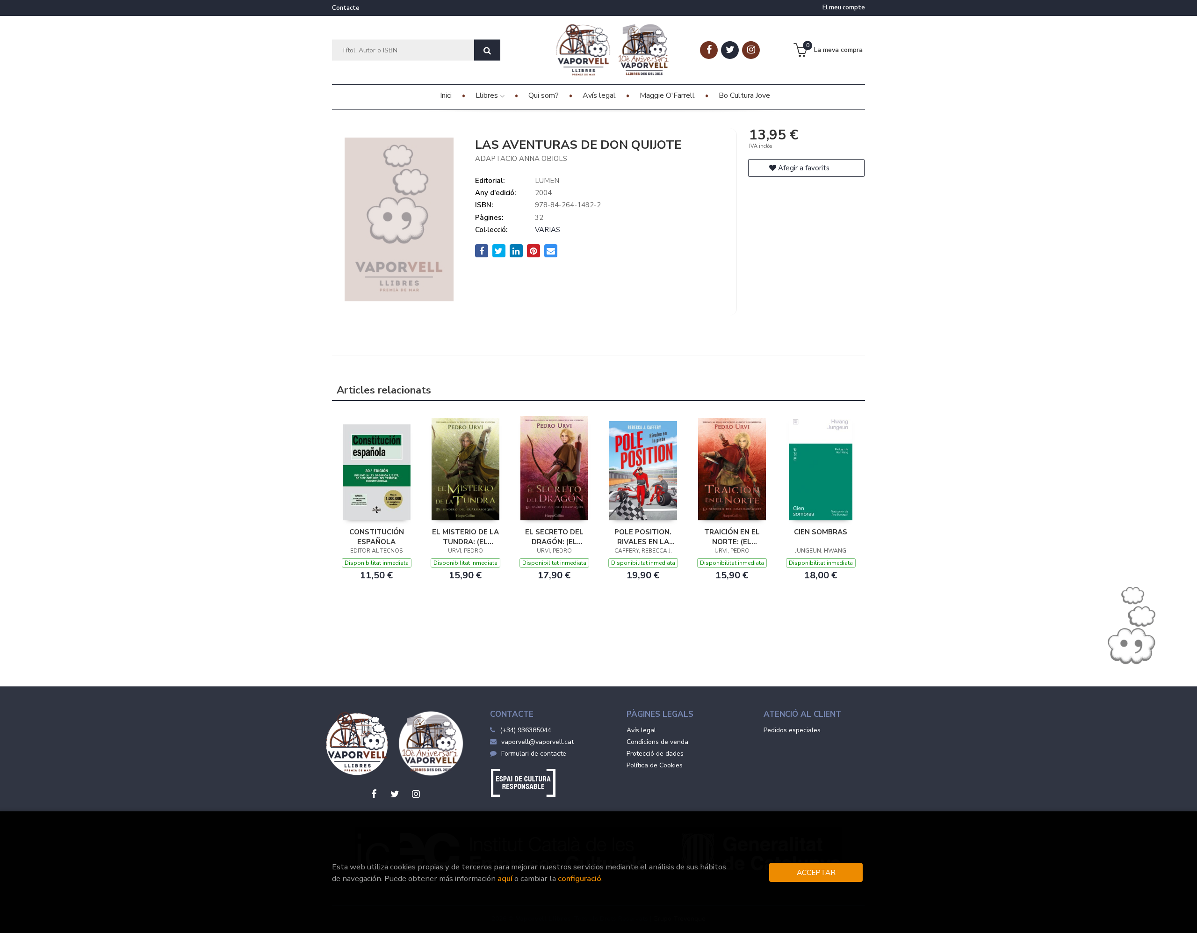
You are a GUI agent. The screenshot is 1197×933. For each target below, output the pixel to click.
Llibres (488, 95)
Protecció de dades (655, 753)
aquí (505, 878)
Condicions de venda (657, 741)
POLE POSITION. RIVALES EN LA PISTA (642, 536)
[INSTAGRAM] (751, 50)
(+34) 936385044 (525, 730)
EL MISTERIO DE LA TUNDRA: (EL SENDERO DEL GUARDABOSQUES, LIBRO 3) (465, 536)
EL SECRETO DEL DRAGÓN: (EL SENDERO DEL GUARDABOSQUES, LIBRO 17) (554, 536)
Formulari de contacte (533, 753)
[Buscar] (487, 50)
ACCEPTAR (816, 872)
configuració (579, 878)
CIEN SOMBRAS (820, 532)
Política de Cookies (655, 765)
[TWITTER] (730, 50)
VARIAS (547, 229)
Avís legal (641, 730)
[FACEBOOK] (709, 50)
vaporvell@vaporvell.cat (537, 741)
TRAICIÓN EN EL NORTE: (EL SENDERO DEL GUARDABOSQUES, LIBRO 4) (732, 536)
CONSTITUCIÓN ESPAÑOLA (376, 536)
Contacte (346, 8)
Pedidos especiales (792, 730)
